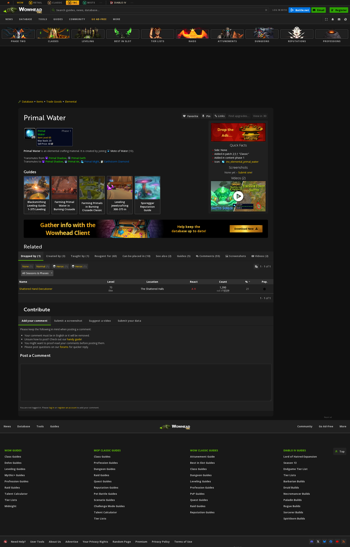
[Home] (24, 10)
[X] (318, 541)
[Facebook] (331, 541)
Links (221, 116)
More (343, 426)
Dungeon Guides (104, 469)
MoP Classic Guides (107, 450)
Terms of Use (183, 541)
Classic (57, 2)
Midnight (10, 506)
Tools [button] (42, 19)
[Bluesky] (324, 541)
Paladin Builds (292, 500)
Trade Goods (54, 101)
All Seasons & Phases (35, 273)
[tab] (30, 256)
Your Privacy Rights (95, 541)
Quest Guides (103, 481)
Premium (141, 541)
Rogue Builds (291, 506)
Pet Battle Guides (105, 493)
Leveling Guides (15, 469)
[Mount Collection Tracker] (146, 229)
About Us (55, 541)
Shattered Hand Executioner (35, 289)
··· (101, 2)
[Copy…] (256, 266)
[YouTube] (337, 541)
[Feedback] (339, 19)
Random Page (122, 541)
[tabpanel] (145, 282)
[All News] (8, 3)
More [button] (116, 19)
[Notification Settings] (332, 19)
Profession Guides (16, 481)
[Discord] (311, 541)
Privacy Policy (161, 541)
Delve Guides (13, 462)
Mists (91, 2)
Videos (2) (238, 178)
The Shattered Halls (152, 289)
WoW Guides (13, 450)
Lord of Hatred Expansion (300, 456)
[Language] (345, 19)
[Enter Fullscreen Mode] (326, 19)
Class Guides (13, 456)
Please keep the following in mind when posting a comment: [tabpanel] (62, 368)
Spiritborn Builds (294, 518)
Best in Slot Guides (202, 462)
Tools (40, 426)
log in (51, 407)
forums (64, 347)
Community (77, 19)
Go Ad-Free (99, 19)
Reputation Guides (106, 487)
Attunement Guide (202, 456)
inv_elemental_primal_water (241, 161)
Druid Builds (291, 487)
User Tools (37, 541)
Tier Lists (11, 500)
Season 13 (290, 462)
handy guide (74, 339)
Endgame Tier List (295, 469)
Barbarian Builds (294, 481)
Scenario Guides (104, 500)
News (9, 19)
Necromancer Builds (296, 493)
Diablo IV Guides (294, 450)
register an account (67, 407)
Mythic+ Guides (15, 475)
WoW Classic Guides (204, 450)
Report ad (328, 417)
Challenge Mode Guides (109, 506)
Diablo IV (120, 2)
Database (25, 19)
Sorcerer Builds (293, 512)
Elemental (71, 101)
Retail (37, 2)
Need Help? (18, 541)
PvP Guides (197, 493)
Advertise (71, 541)
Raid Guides (12, 487)
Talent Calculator (16, 493)
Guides (58, 19)
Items (39, 101)
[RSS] (343, 541)
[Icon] (30, 133)
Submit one (245, 172)
